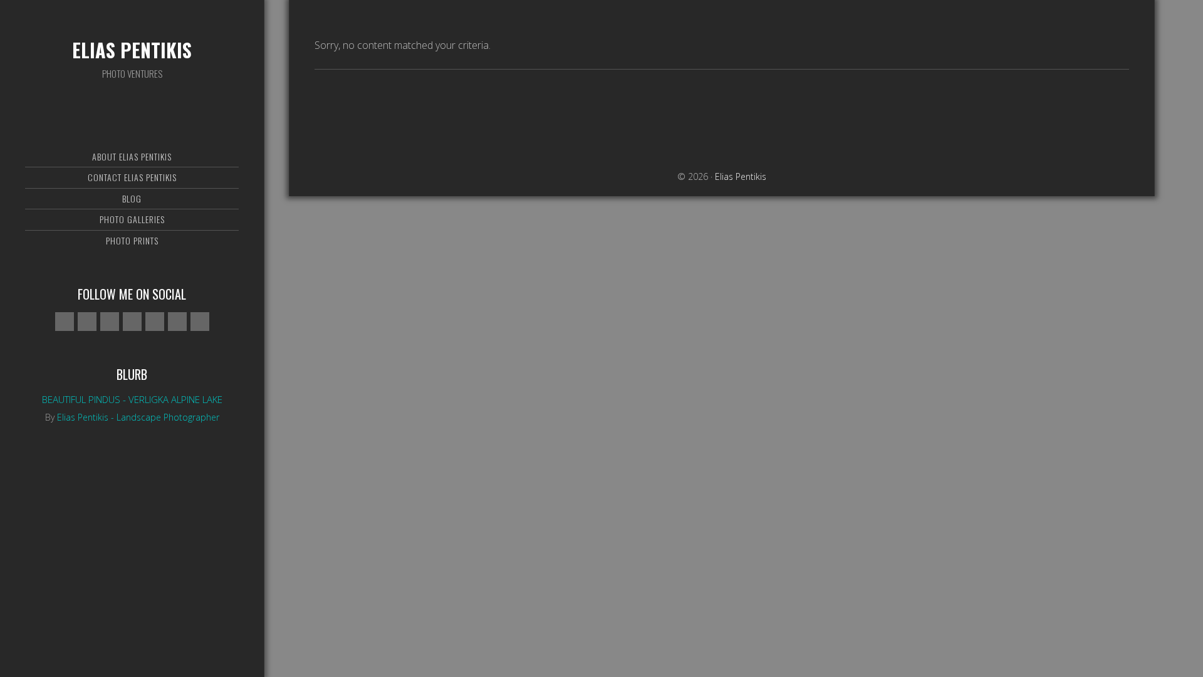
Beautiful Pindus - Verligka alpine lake (132, 399)
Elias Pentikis (132, 50)
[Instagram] (109, 321)
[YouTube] (177, 321)
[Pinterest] (154, 321)
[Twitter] (132, 321)
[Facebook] (87, 321)
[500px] (64, 321)
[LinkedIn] (199, 321)
